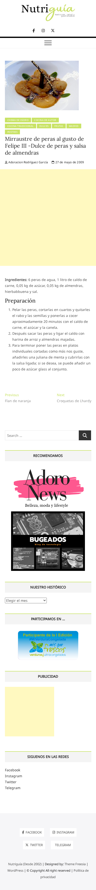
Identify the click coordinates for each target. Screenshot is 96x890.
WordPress (15, 870)
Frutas (58, 126)
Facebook (12, 770)
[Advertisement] (48, 217)
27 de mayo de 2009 (69, 162)
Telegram (12, 787)
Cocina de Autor (45, 120)
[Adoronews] (48, 469)
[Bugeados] (48, 513)
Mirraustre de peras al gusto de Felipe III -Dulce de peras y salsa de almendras (45, 145)
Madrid (74, 126)
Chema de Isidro (18, 120)
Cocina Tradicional (20, 126)
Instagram (13, 776)
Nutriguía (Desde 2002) (25, 864)
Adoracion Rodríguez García (28, 162)
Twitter (10, 781)
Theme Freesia (75, 864)
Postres (12, 132)
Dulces (44, 126)
